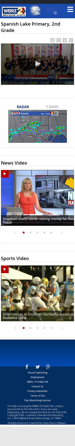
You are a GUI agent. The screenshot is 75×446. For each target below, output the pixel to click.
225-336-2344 (58, 412)
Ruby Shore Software (54, 423)
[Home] (14, 11)
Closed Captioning (38, 372)
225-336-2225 (30, 409)
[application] (37, 64)
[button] (37, 63)
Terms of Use (37, 395)
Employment (37, 377)
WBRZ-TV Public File (37, 381)
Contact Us (37, 386)
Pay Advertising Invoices (37, 400)
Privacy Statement (38, 391)
